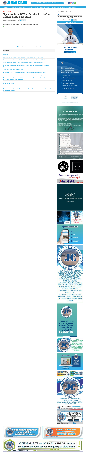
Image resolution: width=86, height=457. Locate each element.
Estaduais (30, 10)
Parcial (75, 19)
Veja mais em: (6, 10)
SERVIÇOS (46, 7)
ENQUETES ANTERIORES (70, 22)
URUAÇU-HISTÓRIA (61, 7)
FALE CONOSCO (53, 7)
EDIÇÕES (68, 7)
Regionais (24, 10)
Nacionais (49, 10)
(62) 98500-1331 (79, 3)
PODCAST (41, 7)
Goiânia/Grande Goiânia (40, 10)
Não (69, 19)
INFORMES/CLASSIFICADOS (8, 7)
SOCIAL (24, 7)
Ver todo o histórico (8, 93)
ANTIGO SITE (74, 7)
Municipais (18, 10)
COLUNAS (30, 7)
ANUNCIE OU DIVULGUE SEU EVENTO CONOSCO (72, 455)
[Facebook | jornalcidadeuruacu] (69, 3)
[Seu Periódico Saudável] (15, 2)
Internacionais (7, 11)
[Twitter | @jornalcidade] (73, 3)
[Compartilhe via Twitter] (22, 20)
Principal (12, 10)
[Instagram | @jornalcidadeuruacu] (71, 3)
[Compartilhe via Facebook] (20, 20)
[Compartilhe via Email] (25, 20)
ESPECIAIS (36, 7)
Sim (65, 19)
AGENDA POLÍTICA (18, 7)
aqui (40, 46)
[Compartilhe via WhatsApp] (23, 20)
